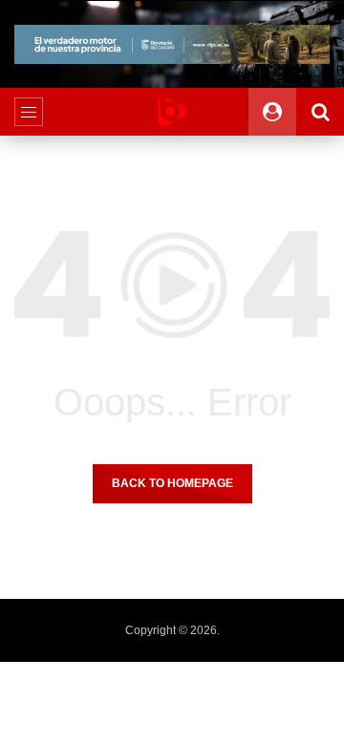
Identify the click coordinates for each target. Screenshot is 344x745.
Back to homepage (172, 483)
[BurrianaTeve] (172, 111)
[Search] (320, 112)
